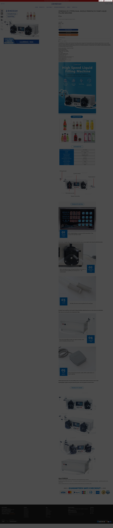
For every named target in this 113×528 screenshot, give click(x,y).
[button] (101, 1)
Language (50, 265)
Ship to (50, 262)
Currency (59, 265)
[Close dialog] (65, 257)
